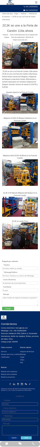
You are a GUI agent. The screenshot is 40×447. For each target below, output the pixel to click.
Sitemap (23, 354)
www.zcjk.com (22, 40)
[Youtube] (18, 384)
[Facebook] (10, 384)
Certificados (5, 357)
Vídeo (22, 360)
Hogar (22, 357)
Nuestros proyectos (8, 377)
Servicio (4, 351)
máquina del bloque (27, 351)
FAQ (21, 362)
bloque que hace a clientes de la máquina (16, 354)
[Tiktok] (30, 384)
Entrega (8, 308)
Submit (14, 438)
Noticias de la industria (9, 374)
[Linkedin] (14, 384)
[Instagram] (22, 384)
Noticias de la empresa (9, 371)
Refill (26, 438)
